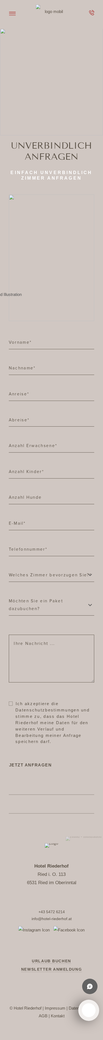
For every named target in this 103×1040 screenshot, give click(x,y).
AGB (43, 1015)
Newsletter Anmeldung (51, 969)
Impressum (55, 1008)
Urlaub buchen (51, 961)
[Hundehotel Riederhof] (51, 11)
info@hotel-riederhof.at (52, 918)
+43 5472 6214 (51, 912)
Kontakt (58, 1015)
